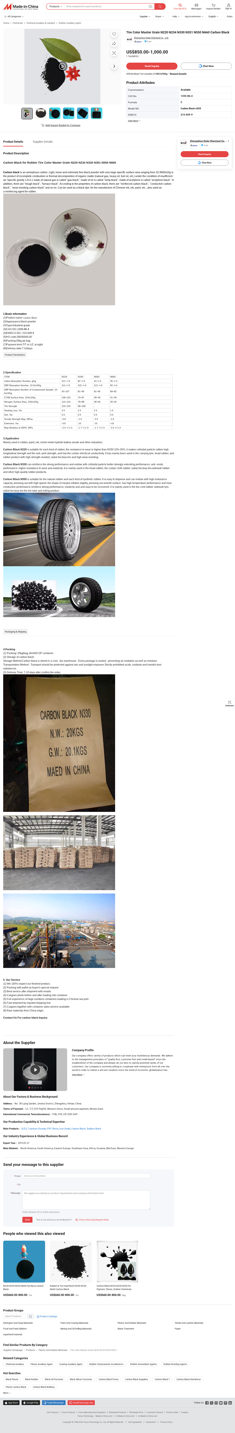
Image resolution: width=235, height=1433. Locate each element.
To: (19, 1184)
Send (27, 1219)
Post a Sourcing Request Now (92, 1219)
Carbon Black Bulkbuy (44, 1386)
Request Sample (178, 73)
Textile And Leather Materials (189, 1322)
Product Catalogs (48, 1316)
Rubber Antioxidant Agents (143, 1364)
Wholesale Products (117, 1412)
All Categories (14, 16)
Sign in (228, 8)
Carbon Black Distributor (188, 1379)
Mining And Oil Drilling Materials (76, 1328)
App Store (11, 1402)
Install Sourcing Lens (83, 1402)
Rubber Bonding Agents (175, 1364)
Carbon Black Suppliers (136, 1379)
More (6, 1392)
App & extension (193, 16)
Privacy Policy (166, 1422)
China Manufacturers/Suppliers (92, 1412)
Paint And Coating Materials (74, 1322)
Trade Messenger (54, 1402)
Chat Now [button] (208, 66)
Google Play (30, 1402)
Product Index (172, 1412)
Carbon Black (78, 1128)
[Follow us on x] (211, 1402)
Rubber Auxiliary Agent (70, 22)
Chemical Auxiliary (15, 1364)
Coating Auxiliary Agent (70, 1364)
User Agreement (135, 1422)
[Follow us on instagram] (216, 1402)
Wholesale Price (136, 1412)
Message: (16, 1192)
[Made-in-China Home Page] (20, 6)
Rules (229, 16)
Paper (178, 1328)
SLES (24, 1128)
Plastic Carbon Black (16, 1386)
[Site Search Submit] (160, 6)
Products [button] (55, 6)
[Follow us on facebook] (207, 1402)
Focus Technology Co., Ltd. (95, 1422)
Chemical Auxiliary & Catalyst (40, 22)
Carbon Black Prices (108, 1379)
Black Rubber (31, 1379)
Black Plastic (12, 1379)
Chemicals (18, 22)
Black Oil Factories (54, 1379)
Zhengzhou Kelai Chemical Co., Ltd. (151, 37)
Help (174, 16)
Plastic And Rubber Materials (132, 1322)
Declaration (151, 1422)
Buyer (158, 16)
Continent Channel (155, 1412)
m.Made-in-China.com (125, 1416)
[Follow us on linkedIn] (230, 1402)
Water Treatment (126, 1328)
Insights (184, 1412)
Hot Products (52, 1412)
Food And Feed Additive (15, 1328)
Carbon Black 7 (162, 1379)
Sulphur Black (94, 1128)
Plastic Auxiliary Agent (42, 1364)
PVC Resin (52, 1128)
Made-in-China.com (103, 1416)
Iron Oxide (64, 1128)
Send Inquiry (152, 66)
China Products (68, 1412)
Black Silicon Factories (81, 1379)
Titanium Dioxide (37, 1128)
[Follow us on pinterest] (225, 1402)
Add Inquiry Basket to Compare (62, 125)
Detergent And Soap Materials (18, 1322)
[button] (150, 6)
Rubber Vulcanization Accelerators (106, 1364)
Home (6, 22)
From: (18, 1176)
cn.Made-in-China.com (147, 1416)
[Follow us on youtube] (221, 1402)
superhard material (12, 1334)
